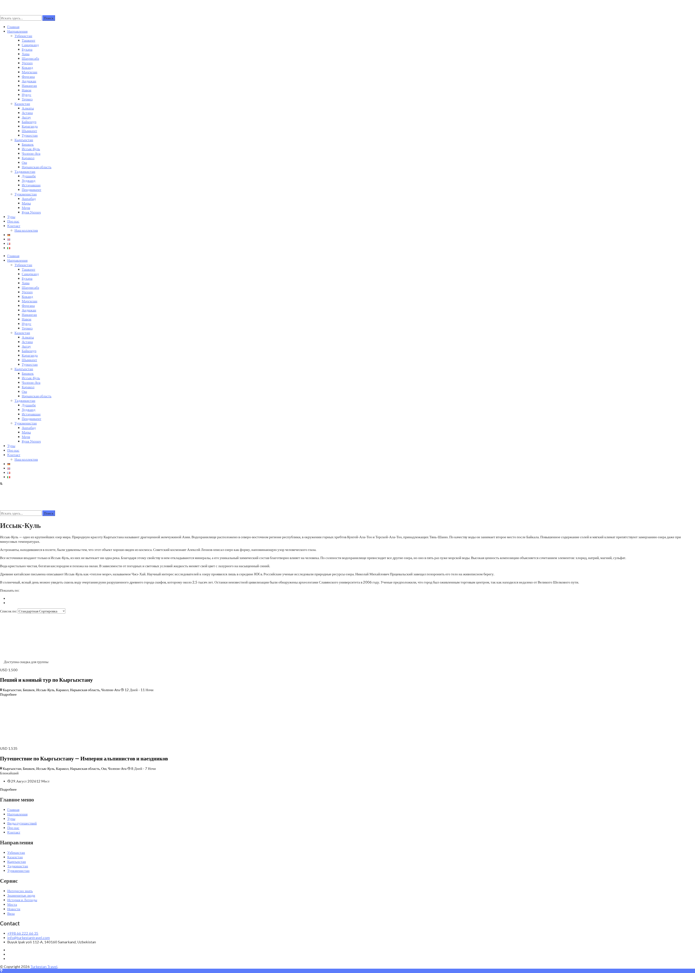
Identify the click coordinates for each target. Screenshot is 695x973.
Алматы (28, 108)
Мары (26, 203)
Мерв (26, 207)
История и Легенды (22, 900)
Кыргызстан (23, 140)
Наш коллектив (26, 230)
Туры (11, 216)
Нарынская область (36, 167)
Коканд (27, 67)
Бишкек (28, 144)
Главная (13, 26)
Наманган (29, 85)
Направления (17, 31)
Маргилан (29, 72)
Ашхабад (29, 198)
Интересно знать (20, 891)
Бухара (27, 49)
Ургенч (27, 63)
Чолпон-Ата (31, 153)
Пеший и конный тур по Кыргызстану (46, 679)
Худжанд (28, 180)
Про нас (13, 221)
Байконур (29, 121)
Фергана (28, 76)
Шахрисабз (30, 58)
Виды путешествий (22, 823)
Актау (26, 117)
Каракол (28, 158)
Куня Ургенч (31, 212)
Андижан (29, 81)
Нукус (26, 94)
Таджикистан (24, 171)
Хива (26, 54)
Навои (26, 90)
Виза (11, 913)
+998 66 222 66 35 (22, 933)
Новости (13, 909)
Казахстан (22, 103)
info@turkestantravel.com (28, 937)
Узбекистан (23, 35)
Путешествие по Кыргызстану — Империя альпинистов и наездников (84, 758)
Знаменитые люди (21, 895)
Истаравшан (31, 185)
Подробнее (8, 694)
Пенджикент (31, 189)
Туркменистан (25, 194)
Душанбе (29, 176)
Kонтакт (13, 225)
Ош (24, 162)
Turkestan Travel (43, 966)
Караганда (30, 126)
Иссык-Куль (31, 149)
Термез (27, 99)
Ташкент (28, 40)
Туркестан (30, 135)
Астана (27, 112)
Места (12, 904)
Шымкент (29, 130)
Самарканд (30, 45)
